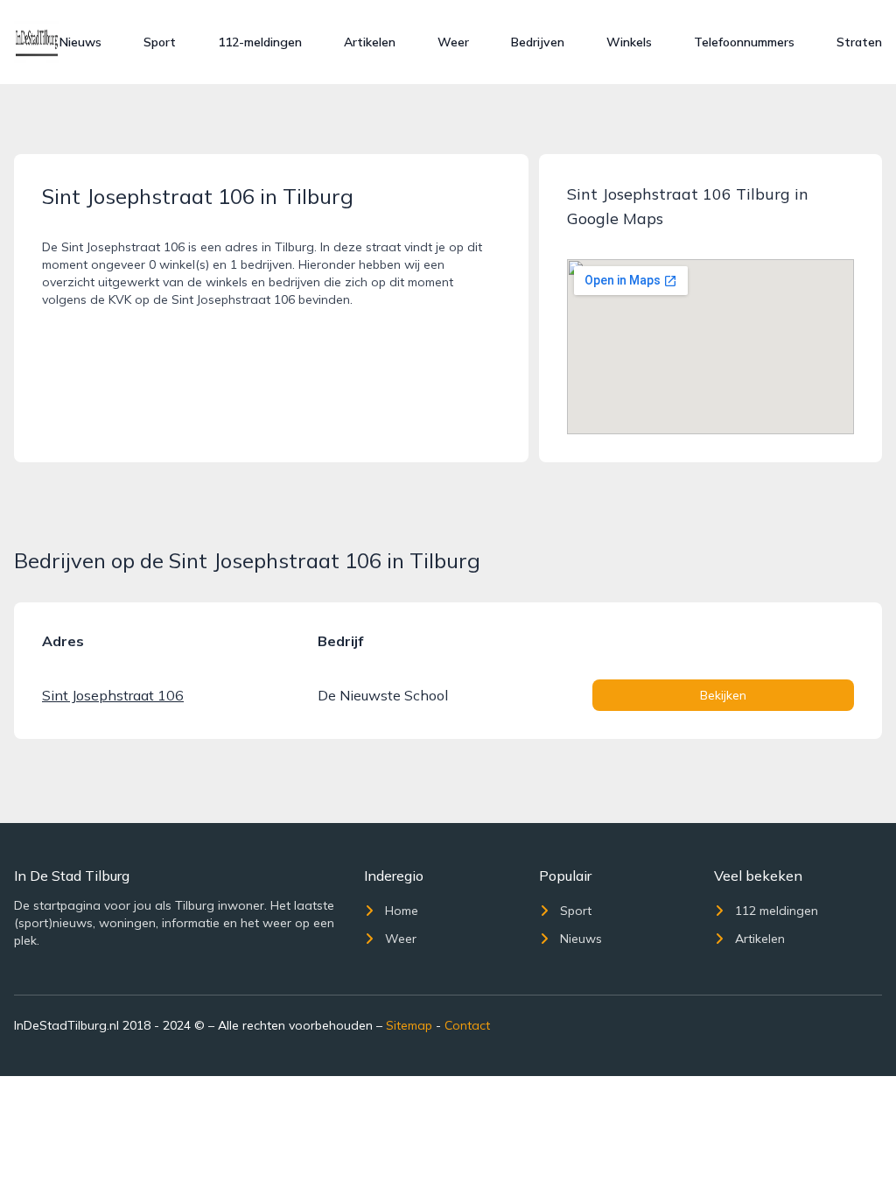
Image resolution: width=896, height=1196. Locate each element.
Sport (160, 42)
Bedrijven (537, 42)
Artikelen (370, 42)
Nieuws (81, 42)
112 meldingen (776, 910)
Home (401, 910)
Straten (859, 42)
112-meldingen (260, 42)
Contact (467, 1025)
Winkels (629, 42)
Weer (453, 42)
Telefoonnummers (744, 42)
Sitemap (409, 1025)
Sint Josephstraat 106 (113, 695)
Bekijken (723, 695)
